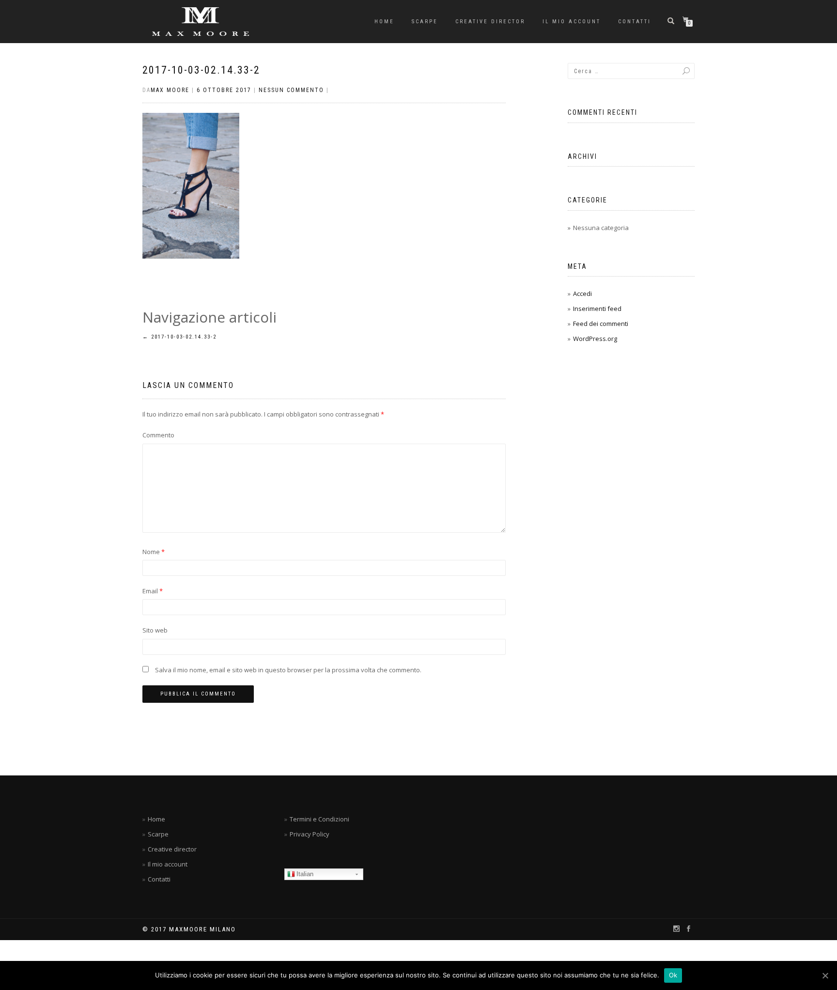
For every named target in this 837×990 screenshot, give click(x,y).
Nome (153, 551)
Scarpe (425, 21)
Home (384, 21)
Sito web (155, 630)
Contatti (634, 21)
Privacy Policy (309, 834)
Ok (673, 975)
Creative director (490, 21)
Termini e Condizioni (319, 819)
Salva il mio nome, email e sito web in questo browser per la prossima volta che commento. (288, 669)
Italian (304, 874)
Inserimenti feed (597, 308)
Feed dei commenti (600, 323)
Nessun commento (291, 90)
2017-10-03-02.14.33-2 (201, 70)
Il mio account (571, 21)
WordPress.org (595, 338)
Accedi (582, 293)
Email (152, 591)
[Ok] (825, 975)
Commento (158, 435)
